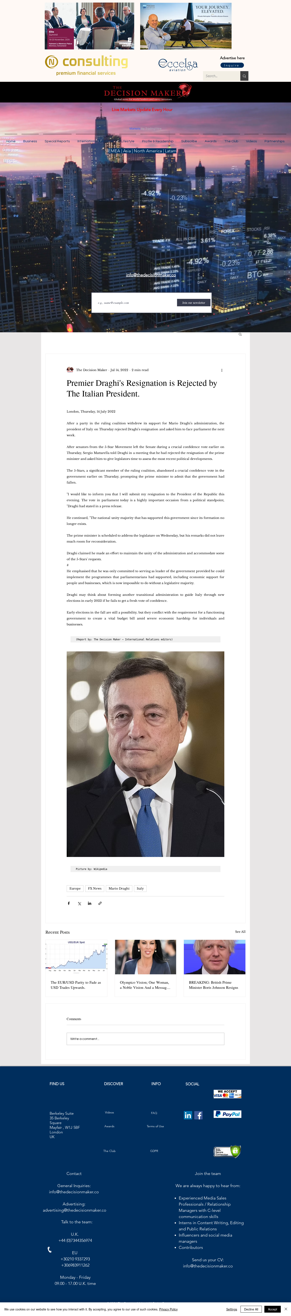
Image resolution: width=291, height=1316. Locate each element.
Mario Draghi (119, 888)
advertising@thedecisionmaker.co (74, 1213)
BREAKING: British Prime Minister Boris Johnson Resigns (213, 985)
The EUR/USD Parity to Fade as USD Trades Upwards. (76, 985)
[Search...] (244, 76)
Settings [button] (231, 1309)
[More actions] (221, 370)
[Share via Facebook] (69, 903)
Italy (140, 888)
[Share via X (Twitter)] (79, 903)
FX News (94, 888)
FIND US (57, 1087)
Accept (272, 1309)
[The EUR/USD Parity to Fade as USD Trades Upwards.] (76, 957)
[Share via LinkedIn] (90, 903)
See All (240, 932)
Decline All (251, 1309)
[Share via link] (100, 903)
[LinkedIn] (188, 1118)
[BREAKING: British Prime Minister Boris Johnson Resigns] (214, 957)
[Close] (285, 1309)
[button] (274, 139)
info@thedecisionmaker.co (74, 1195)
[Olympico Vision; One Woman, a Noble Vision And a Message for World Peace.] (145, 957)
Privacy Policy (168, 1309)
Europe (75, 888)
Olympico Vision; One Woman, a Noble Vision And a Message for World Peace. (144, 985)
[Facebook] (198, 1118)
